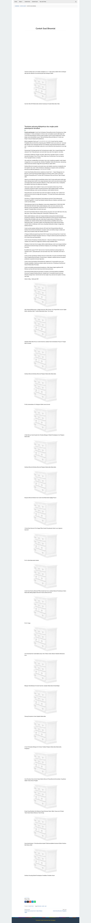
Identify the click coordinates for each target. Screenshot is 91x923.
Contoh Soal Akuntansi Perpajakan (59, 910)
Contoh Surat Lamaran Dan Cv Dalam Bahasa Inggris (33, 911)
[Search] (75, 1)
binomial (39, 906)
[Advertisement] (45, 18)
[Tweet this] (28, 902)
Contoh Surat (31, 906)
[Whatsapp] (35, 902)
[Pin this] (30, 902)
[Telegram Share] (33, 902)
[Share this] (26, 902)
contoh (43, 906)
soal (45, 906)
